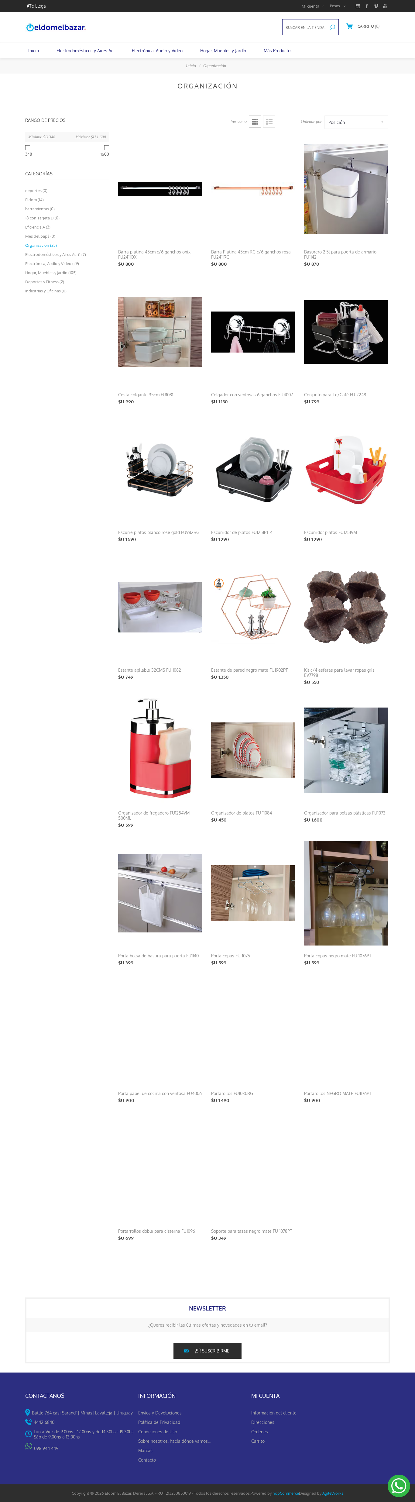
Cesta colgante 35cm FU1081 (145, 394)
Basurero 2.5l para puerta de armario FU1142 (340, 254)
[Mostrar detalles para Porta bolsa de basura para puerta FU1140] (160, 893)
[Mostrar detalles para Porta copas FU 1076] (253, 893)
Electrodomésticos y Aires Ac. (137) (55, 254)
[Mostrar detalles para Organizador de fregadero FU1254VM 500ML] (160, 750)
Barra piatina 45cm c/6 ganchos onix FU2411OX (154, 254)
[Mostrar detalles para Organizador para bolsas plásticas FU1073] (346, 750)
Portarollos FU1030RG (232, 1093)
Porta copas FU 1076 (230, 955)
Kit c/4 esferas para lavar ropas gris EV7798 (339, 672)
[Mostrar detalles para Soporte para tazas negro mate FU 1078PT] (253, 1168)
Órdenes (259, 1431)
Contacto (147, 1459)
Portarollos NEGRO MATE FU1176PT (338, 1093)
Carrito (258, 1441)
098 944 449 (46, 1448)
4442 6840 (44, 1422)
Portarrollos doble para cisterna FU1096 (156, 1231)
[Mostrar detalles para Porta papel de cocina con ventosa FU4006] (160, 1030)
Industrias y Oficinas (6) (46, 290)
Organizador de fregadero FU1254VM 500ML (154, 815)
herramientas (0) (40, 208)
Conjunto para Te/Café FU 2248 (335, 394)
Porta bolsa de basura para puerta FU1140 (158, 955)
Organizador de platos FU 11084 (241, 812)
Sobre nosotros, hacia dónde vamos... (174, 1441)
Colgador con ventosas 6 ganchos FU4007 (252, 394)
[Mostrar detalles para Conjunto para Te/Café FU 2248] (346, 332)
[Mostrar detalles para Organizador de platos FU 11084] (253, 750)
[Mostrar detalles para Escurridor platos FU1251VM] (346, 469)
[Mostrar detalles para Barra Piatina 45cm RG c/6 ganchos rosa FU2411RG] (253, 189)
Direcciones (262, 1422)
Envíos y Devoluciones (160, 1412)
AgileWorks (332, 1493)
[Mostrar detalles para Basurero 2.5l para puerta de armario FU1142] (346, 189)
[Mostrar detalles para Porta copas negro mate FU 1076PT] (346, 893)
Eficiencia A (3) (37, 227)
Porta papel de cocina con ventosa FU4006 (160, 1093)
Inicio (191, 66)
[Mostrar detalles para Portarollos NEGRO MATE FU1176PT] (346, 1030)
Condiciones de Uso (157, 1431)
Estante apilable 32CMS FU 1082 (149, 670)
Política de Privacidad (159, 1422)
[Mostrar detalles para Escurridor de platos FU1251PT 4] (253, 469)
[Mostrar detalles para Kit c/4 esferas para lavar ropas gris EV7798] (346, 607)
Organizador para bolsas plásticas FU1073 (345, 812)
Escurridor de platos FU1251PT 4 (242, 532)
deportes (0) (36, 190)
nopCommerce (286, 1493)
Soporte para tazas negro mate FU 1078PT (251, 1231)
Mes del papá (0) (40, 236)
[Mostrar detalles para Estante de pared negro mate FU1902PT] (253, 607)
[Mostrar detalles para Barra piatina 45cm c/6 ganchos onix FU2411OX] (160, 189)
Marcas (145, 1450)
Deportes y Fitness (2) (44, 281)
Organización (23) (41, 245)
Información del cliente (274, 1412)
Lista (269, 121)
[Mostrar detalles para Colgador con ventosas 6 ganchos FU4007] (253, 332)
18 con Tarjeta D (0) (42, 217)
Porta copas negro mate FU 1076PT (338, 955)
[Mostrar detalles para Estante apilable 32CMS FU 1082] (160, 607)
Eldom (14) (34, 199)
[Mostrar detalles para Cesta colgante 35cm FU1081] (160, 332)
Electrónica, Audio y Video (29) (52, 263)
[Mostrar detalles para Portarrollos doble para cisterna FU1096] (160, 1168)
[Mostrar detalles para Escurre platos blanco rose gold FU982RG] (160, 469)
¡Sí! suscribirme (212, 1350)
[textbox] (304, 27)
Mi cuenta (310, 6)
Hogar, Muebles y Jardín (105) (51, 272)
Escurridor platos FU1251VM (330, 532)
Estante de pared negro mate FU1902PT (249, 670)
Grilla (255, 121)
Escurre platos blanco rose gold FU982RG (158, 532)
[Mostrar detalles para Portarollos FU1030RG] (253, 1030)
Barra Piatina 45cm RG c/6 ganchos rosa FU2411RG (251, 254)
